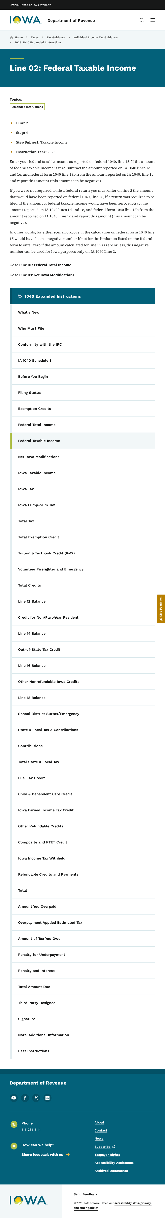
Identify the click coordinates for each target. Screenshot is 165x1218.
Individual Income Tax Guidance (95, 37)
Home (19, 37)
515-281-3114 (31, 1129)
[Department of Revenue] (26, 20)
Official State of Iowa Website (30, 4)
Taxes (35, 37)
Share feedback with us (42, 1154)
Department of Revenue (71, 20)
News (99, 1138)
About (99, 1122)
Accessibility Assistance (114, 1163)
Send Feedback (86, 1194)
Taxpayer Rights (107, 1155)
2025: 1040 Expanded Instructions (38, 42)
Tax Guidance (56, 37)
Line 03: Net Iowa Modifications (46, 274)
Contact (101, 1130)
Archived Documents (111, 1171)
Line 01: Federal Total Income (45, 264)
